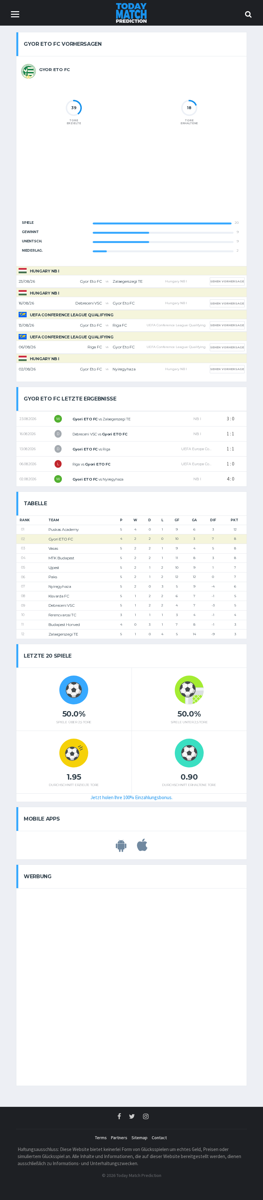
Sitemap (140, 1137)
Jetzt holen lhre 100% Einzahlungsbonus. (131, 797)
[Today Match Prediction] (131, 12)
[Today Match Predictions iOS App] (142, 848)
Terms (101, 1137)
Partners (119, 1137)
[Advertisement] (131, 178)
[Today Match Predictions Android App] (121, 848)
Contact (159, 1137)
